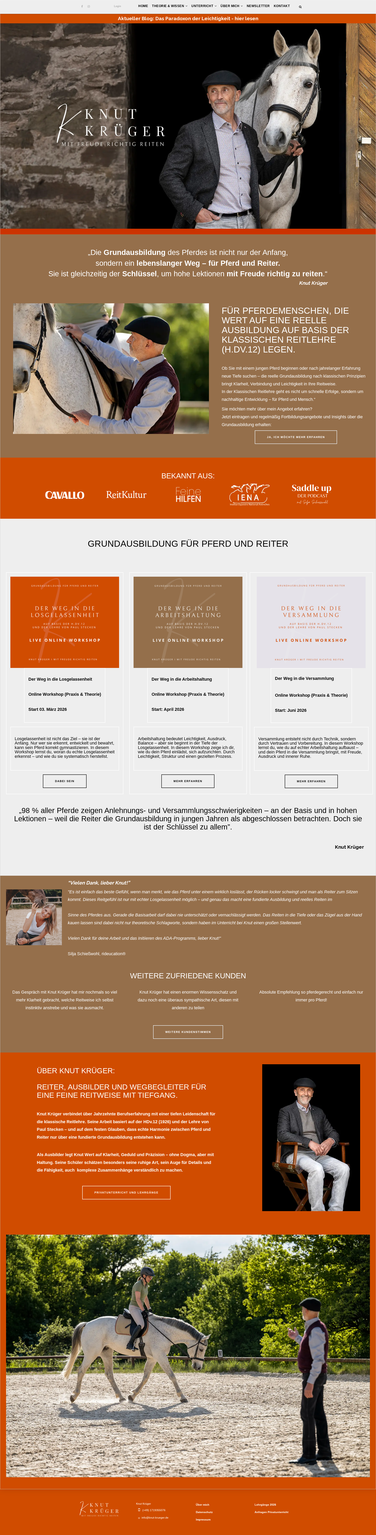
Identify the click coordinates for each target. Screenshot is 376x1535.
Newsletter (258, 6)
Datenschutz (204, 1512)
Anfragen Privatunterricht (271, 1512)
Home (143, 6)
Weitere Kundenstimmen (188, 1032)
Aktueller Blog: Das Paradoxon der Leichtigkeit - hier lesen (188, 18)
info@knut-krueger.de (155, 1517)
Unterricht (202, 6)
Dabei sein (64, 781)
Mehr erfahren (188, 781)
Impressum (203, 1519)
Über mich (230, 6)
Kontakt (282, 6)
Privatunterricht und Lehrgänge (126, 1192)
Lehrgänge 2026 (265, 1504)
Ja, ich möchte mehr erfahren (296, 437)
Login (117, 6)
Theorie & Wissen (168, 6)
